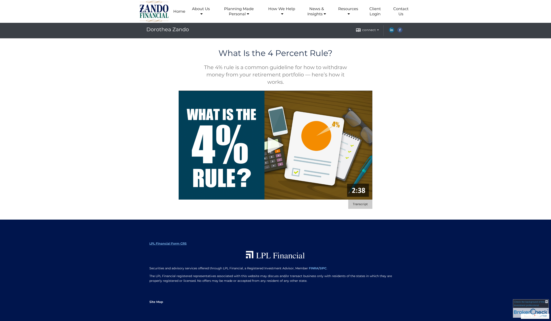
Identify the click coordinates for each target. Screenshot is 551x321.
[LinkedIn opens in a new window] (391, 31)
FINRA (313, 268)
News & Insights (315, 11)
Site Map (156, 302)
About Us (201, 8)
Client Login (375, 11)
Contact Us (401, 11)
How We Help (281, 8)
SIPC (323, 268)
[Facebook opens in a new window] (399, 31)
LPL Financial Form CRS (168, 243)
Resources (348, 8)
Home (179, 11)
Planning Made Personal (239, 11)
